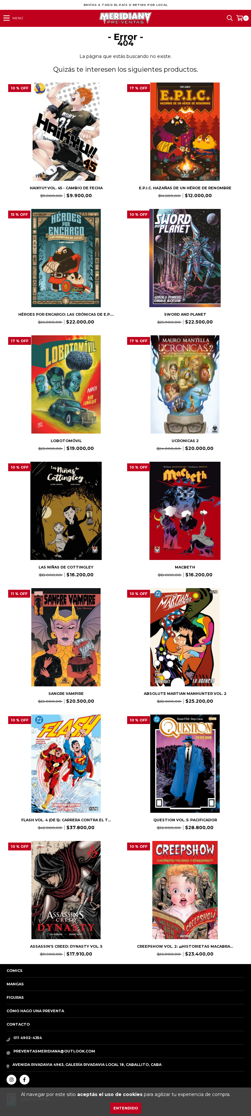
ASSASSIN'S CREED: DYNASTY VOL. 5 (66, 946)
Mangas (15, 984)
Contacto (18, 1024)
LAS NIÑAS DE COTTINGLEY (66, 567)
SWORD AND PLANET (185, 314)
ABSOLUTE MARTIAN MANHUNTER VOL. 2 (185, 693)
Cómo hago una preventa (35, 1011)
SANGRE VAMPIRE (66, 693)
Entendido (125, 1108)
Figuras (15, 997)
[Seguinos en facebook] (24, 1080)
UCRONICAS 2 (185, 440)
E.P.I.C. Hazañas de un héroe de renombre (185, 188)
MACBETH (185, 567)
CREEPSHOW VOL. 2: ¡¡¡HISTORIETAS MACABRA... (185, 946)
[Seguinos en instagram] (11, 1080)
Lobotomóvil (66, 440)
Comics (15, 970)
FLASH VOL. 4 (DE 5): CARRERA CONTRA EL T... (66, 820)
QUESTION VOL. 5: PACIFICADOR (185, 820)
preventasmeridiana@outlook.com (54, 1051)
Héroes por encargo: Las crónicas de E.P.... (66, 314)
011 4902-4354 (27, 1037)
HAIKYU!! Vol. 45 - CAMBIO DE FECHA (66, 188)
